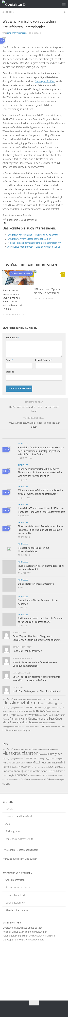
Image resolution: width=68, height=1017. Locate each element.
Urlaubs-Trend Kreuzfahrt (18, 816)
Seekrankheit (35, 727)
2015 (4, 699)
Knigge (47, 708)
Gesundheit (44, 704)
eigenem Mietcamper (35, 931)
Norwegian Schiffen (45, 81)
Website (10, 371)
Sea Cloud (25, 727)
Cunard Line (36, 699)
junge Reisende (17, 708)
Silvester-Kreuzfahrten (17, 910)
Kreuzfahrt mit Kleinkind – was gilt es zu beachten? (33, 234)
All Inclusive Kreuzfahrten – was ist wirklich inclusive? (34, 246)
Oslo (54, 715)
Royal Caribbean (27, 722)
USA (5, 730)
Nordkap (20, 715)
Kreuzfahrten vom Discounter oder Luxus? (29, 238)
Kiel (35, 707)
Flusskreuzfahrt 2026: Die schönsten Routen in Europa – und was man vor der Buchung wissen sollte (41, 530)
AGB (7, 823)
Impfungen (6, 708)
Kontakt (9, 808)
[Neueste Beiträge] (10, 437)
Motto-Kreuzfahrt (54, 711)
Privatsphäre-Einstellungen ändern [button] (20, 849)
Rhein (14, 723)
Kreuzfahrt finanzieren (44, 935)
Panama (5, 719)
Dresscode (55, 699)
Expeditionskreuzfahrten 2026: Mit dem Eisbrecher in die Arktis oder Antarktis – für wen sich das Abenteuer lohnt (40, 472)
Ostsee (60, 714)
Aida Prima (18, 699)
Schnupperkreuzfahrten (11, 727)
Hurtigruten (56, 703)
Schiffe (53, 723)
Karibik (28, 707)
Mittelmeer (40, 711)
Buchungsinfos (13, 831)
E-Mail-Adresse (43, 360)
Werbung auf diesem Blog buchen (19, 858)
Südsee (45, 726)
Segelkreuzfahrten (15, 879)
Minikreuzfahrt (27, 711)
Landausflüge (56, 708)
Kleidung (41, 708)
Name (9, 360)
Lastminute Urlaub (24, 927)
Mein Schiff (16, 711)
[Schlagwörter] (58, 437)
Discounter (46, 699)
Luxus (9, 711)
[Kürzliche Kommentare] (42, 437)
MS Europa (9, 714)
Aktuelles (8, 12)
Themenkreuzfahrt (57, 727)
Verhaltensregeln (15, 730)
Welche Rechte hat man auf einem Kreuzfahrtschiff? (34, 242)
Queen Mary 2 (56, 771)
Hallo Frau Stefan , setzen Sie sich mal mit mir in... (38, 691)
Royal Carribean (43, 723)
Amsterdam (27, 699)
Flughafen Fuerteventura (31, 939)
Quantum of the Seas (41, 718)
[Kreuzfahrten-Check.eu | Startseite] (18, 4)
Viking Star (27, 730)
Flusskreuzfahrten (20, 703)
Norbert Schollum (17, 33)
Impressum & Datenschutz (19, 839)
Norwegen (30, 714)
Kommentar (12, 337)
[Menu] (64, 4)
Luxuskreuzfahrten (15, 902)
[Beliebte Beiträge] (26, 437)
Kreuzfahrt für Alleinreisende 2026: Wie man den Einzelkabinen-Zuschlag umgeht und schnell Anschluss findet (41, 451)
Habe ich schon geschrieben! (28, 650)
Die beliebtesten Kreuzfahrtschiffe (36, 583)
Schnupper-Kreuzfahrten (18, 887)
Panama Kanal (19, 718)
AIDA (10, 699)
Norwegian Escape (44, 715)
